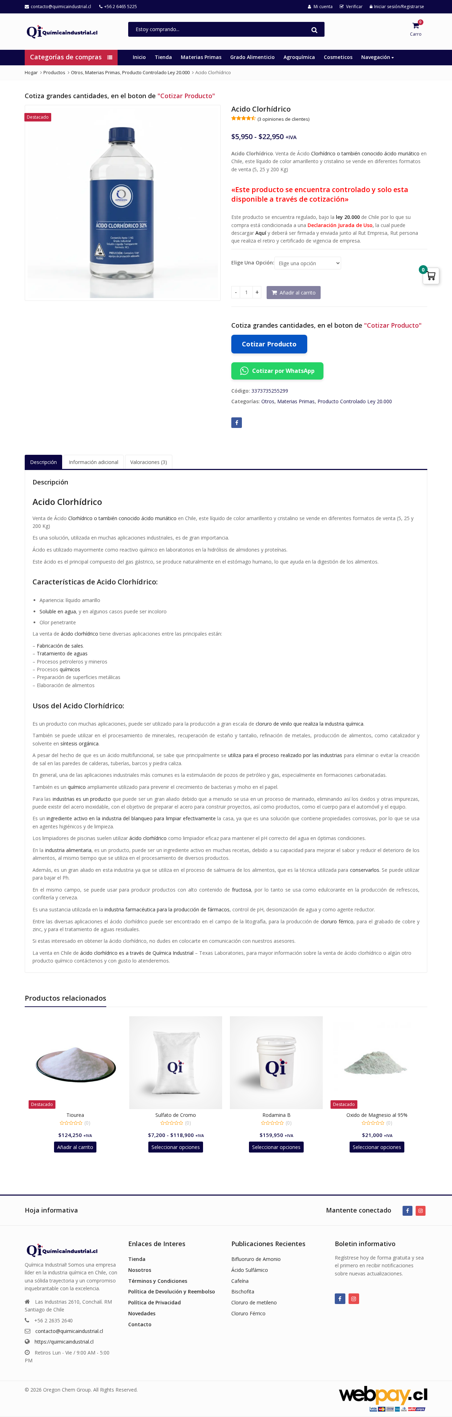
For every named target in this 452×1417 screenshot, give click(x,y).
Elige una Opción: (252, 262)
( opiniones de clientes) (283, 119)
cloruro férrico (337, 921)
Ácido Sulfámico (249, 1270)
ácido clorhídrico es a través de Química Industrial (137, 952)
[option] (123, 203)
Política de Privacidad (154, 1302)
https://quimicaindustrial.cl (64, 1341)
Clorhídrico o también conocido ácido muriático (365, 153)
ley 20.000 (348, 217)
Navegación (376, 57)
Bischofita (242, 1291)
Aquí (260, 233)
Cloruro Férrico (248, 1313)
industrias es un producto (82, 799)
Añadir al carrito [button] (75, 1147)
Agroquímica (299, 57)
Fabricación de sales (60, 645)
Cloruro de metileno (254, 1302)
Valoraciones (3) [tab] (148, 462)
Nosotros (139, 1270)
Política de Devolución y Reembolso (171, 1291)
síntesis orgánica (79, 743)
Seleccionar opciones (175, 1147)
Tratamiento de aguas (62, 653)
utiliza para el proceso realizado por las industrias (285, 755)
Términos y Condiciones (157, 1281)
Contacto (139, 1324)
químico (77, 787)
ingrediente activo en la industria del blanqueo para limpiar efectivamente (131, 818)
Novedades (141, 1313)
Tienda (163, 57)
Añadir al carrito (298, 292)
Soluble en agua (58, 611)
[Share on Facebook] (236, 422)
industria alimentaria (68, 850)
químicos (70, 669)
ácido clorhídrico (79, 633)
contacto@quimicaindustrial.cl (69, 1331)
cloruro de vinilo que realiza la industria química (309, 723)
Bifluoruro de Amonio (256, 1259)
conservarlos (364, 870)
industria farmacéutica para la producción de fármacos (167, 909)
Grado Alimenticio (252, 57)
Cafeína (240, 1281)
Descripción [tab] (43, 462)
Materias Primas (201, 57)
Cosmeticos (338, 57)
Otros (267, 401)
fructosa (241, 889)
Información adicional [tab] (93, 462)
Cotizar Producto (269, 344)
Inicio (139, 57)
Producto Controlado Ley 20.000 (354, 401)
